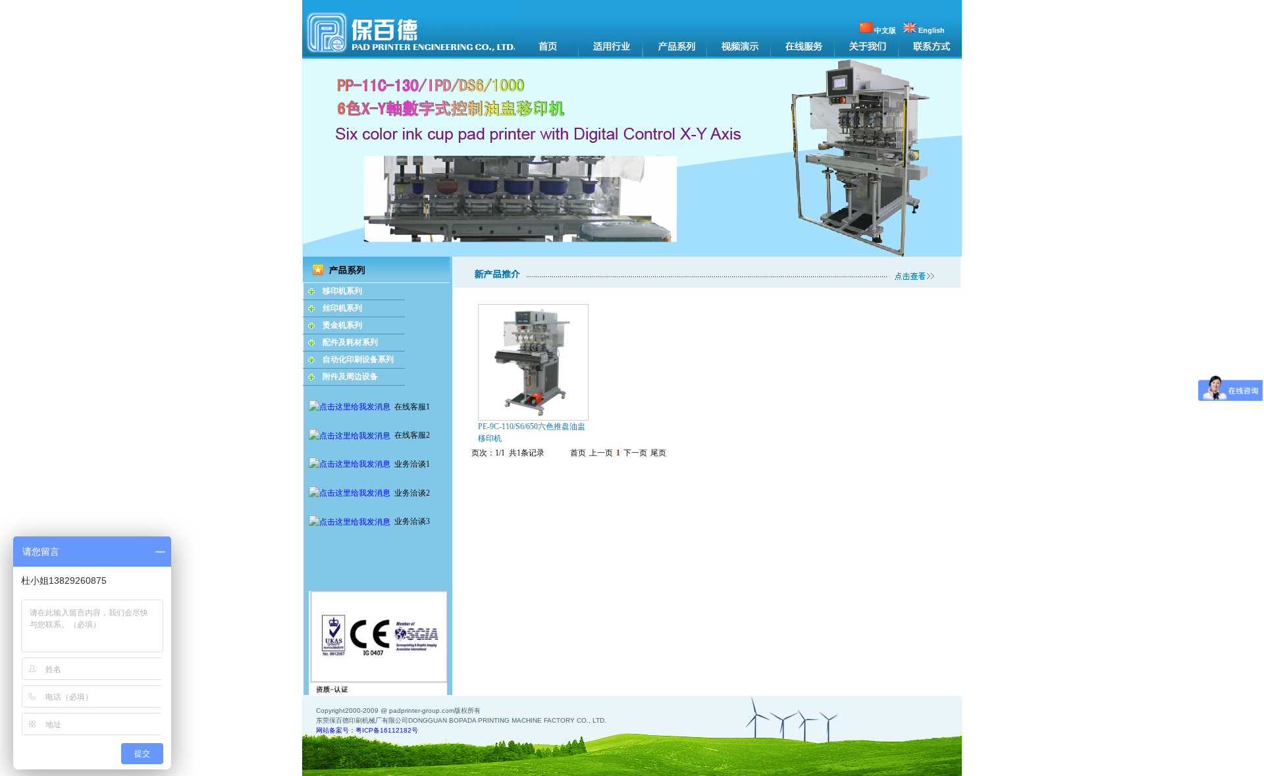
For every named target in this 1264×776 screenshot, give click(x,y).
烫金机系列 (342, 325)
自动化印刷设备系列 (358, 359)
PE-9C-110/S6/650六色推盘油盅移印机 (531, 432)
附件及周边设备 (350, 376)
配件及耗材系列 (350, 342)
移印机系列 (342, 291)
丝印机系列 (342, 308)
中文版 (884, 30)
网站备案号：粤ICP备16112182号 (367, 730)
